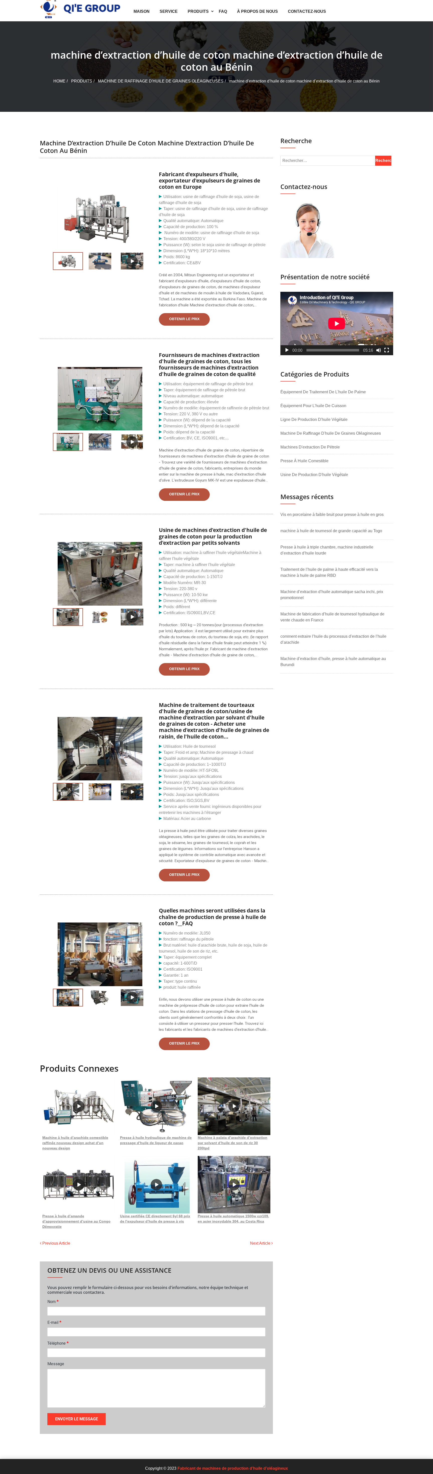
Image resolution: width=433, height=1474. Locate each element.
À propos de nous (257, 11)
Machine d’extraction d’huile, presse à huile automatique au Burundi (333, 662)
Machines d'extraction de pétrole (310, 447)
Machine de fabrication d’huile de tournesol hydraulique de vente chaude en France (332, 617)
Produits (198, 11)
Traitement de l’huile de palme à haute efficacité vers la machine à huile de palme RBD (329, 572)
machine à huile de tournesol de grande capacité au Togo (331, 531)
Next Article (260, 1243)
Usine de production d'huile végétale (314, 475)
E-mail (54, 1322)
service (169, 11)
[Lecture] (286, 350)
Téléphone (58, 1343)
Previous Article (55, 1243)
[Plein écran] (386, 350)
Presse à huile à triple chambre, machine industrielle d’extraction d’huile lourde (326, 550)
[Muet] (378, 350)
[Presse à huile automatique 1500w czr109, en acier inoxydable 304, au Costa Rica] (234, 1185)
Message (55, 1363)
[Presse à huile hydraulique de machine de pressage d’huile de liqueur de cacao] (156, 1106)
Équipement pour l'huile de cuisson (313, 406)
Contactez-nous (307, 11)
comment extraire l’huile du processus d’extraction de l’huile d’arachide (333, 639)
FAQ (223, 11)
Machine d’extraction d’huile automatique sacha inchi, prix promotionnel (331, 595)
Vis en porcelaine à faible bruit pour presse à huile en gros (332, 514)
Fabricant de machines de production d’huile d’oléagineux (232, 1468)
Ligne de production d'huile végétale (314, 419)
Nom (53, 1301)
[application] (336, 323)
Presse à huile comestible (304, 461)
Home (59, 81)
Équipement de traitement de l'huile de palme (323, 392)
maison (142, 11)
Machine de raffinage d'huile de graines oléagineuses (161, 81)
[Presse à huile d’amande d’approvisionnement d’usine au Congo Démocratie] (78, 1185)
